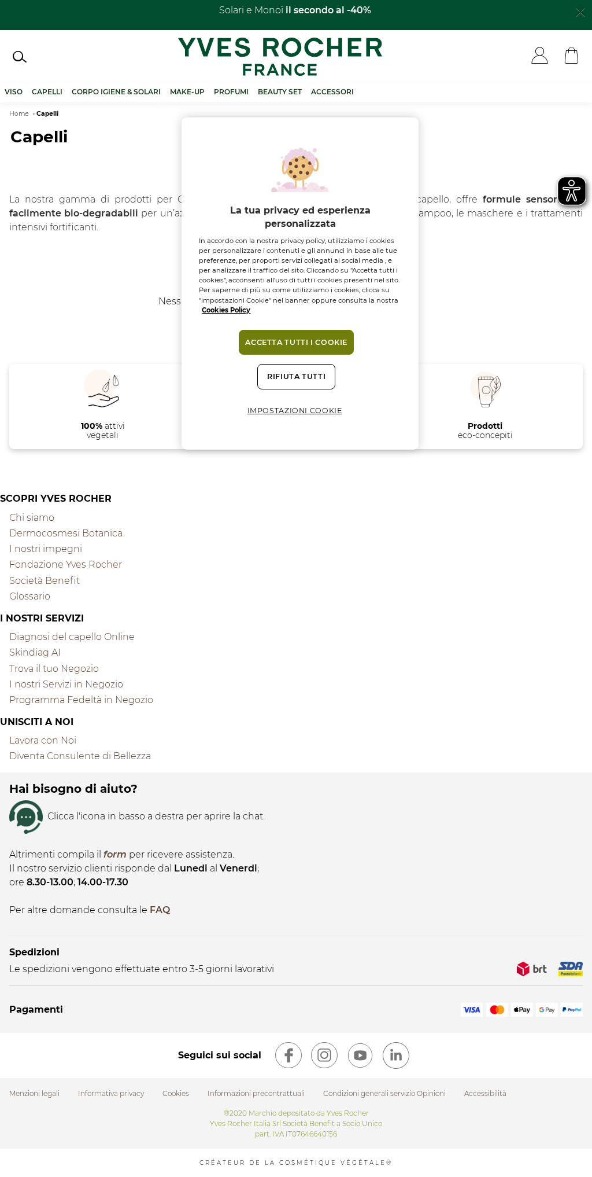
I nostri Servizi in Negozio (66, 684)
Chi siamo (31, 517)
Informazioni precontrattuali (256, 1093)
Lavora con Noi (42, 740)
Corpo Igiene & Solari (116, 91)
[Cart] (571, 56)
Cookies (175, 1093)
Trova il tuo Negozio (54, 668)
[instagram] (324, 1055)
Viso (14, 91)
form (115, 854)
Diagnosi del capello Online (72, 636)
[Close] (580, 11)
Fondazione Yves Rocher (65, 564)
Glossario (29, 596)
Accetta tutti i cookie (296, 342)
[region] (300, 283)
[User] (540, 56)
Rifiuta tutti (296, 376)
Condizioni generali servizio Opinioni (384, 1093)
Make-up (187, 91)
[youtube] (360, 1055)
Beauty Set (280, 91)
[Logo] (280, 57)
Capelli (47, 91)
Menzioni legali (34, 1093)
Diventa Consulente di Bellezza (80, 756)
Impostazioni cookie (294, 410)
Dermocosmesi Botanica (66, 533)
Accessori (332, 91)
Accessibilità (485, 1093)
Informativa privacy (111, 1093)
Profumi (231, 91)
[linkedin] (396, 1055)
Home (18, 113)
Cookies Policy (226, 310)
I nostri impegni (45, 548)
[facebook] (288, 1055)
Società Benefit (44, 580)
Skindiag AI (35, 652)
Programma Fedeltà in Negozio (81, 699)
